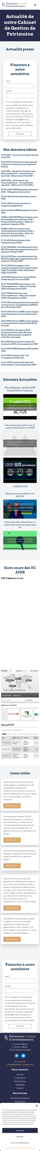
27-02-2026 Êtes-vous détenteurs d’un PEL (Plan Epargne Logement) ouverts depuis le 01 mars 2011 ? (19, 249)
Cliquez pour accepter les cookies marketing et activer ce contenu (20, 406)
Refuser (20, 1137)
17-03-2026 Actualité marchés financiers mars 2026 (15, 241)
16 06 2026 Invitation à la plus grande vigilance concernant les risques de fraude (19, 164)
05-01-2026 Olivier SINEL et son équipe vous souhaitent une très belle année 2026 (20, 314)
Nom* (8, 81)
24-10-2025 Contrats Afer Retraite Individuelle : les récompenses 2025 (18, 363)
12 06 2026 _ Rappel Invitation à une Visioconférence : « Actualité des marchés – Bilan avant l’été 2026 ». (18, 173)
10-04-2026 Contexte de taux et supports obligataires (16, 204)
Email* (9, 91)
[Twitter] (23, 1056)
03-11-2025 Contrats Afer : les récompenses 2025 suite (15, 356)
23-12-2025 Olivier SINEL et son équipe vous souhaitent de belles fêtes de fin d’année (19, 323)
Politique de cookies (11, 1148)
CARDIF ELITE (20, 486)
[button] (37, 1106)
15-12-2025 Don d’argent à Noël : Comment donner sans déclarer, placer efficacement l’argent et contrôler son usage (17, 333)
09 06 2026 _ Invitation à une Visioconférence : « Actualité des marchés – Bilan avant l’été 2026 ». (17, 182)
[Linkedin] (16, 1056)
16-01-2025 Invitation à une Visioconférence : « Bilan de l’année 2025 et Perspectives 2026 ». (18, 295)
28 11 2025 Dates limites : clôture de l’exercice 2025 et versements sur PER (19, 343)
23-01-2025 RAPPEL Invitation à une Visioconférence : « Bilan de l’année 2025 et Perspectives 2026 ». (18, 286)
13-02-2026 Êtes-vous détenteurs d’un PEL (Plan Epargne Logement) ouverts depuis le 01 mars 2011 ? (19, 258)
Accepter (20, 1130)
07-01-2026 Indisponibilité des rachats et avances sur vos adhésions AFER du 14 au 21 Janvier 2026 (20, 304)
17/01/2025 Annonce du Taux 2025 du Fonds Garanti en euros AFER (18, 278)
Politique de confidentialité (26, 1148)
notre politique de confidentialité (19, 1020)
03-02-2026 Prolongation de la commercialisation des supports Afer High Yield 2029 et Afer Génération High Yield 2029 (19, 269)
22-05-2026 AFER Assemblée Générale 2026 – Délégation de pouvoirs (19, 191)
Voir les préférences (20, 1143)
